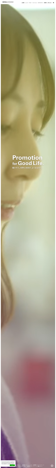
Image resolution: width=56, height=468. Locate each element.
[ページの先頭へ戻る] (54, 465)
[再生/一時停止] (52, 466)
